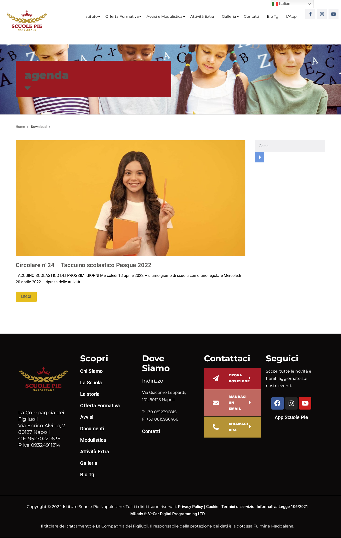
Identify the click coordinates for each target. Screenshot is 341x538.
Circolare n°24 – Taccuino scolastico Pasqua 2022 (84, 265)
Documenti (92, 429)
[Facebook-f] (310, 14)
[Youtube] (334, 14)
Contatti (251, 16)
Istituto (91, 16)
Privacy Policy (191, 506)
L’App (291, 16)
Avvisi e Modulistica (164, 16)
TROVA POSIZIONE (239, 378)
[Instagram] (322, 14)
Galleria (229, 16)
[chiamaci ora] (216, 427)
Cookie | (213, 506)
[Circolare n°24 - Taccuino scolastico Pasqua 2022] (130, 197)
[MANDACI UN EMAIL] (216, 403)
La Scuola (91, 383)
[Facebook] (277, 403)
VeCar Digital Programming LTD (176, 514)
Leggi (26, 297)
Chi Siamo (91, 371)
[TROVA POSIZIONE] (216, 378)
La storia (90, 394)
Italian (284, 3)
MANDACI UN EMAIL (238, 403)
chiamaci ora (238, 427)
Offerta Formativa (122, 16)
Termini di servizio (237, 506)
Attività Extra (202, 16)
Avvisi (86, 417)
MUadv (137, 514)
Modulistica (93, 440)
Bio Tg (272, 16)
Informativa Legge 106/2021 (282, 506)
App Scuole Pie (291, 417)
